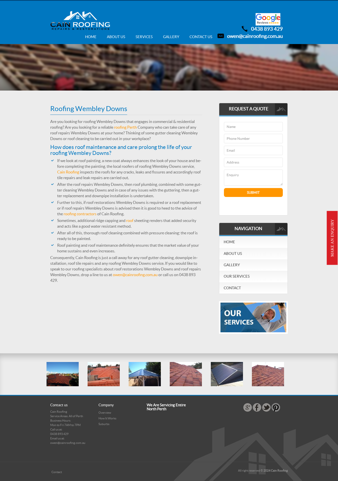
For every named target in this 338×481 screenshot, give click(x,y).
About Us (116, 37)
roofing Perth (125, 127)
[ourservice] (253, 317)
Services (144, 37)
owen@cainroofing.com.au (255, 36)
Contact (232, 288)
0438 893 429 (267, 29)
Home (91, 37)
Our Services (237, 276)
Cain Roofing (68, 172)
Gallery (171, 37)
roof (129, 220)
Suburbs (103, 424)
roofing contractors (80, 214)
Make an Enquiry (332, 238)
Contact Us (201, 37)
